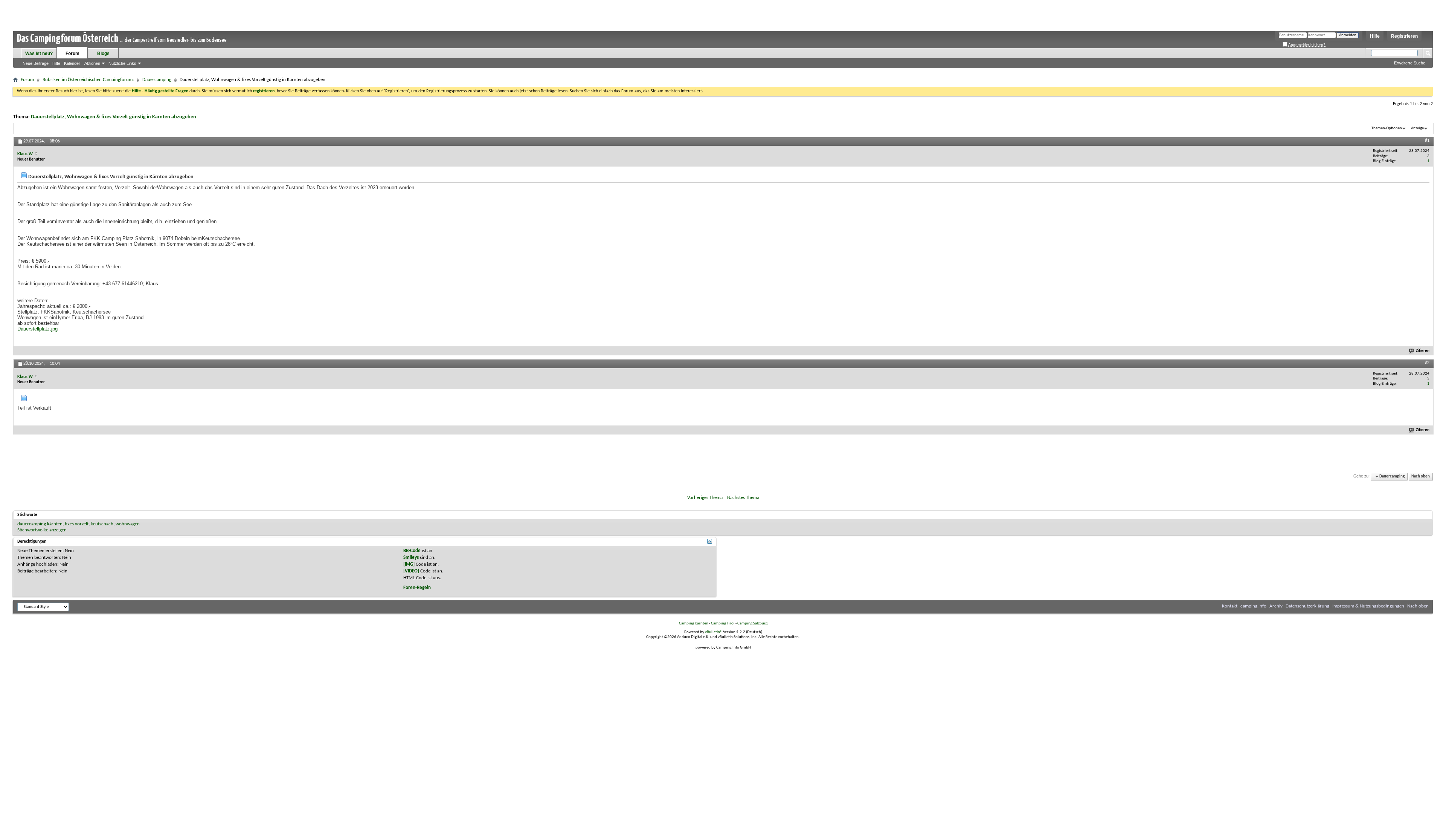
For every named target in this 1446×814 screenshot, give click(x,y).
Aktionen (92, 63)
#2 (1427, 363)
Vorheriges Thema (705, 497)
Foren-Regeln (417, 587)
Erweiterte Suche (1409, 63)
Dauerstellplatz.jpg (37, 329)
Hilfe (1375, 36)
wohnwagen (128, 524)
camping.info (1253, 606)
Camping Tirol (723, 623)
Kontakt (1229, 606)
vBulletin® (713, 632)
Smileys (411, 557)
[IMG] (409, 564)
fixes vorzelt (76, 524)
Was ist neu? (39, 53)
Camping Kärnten (693, 623)
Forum (72, 53)
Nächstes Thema (743, 497)
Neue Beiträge (36, 63)
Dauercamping (156, 79)
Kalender (72, 63)
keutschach (102, 524)
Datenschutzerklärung (1307, 606)
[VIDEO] (411, 571)
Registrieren (1404, 36)
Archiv (1276, 606)
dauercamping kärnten (40, 524)
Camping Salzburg (752, 623)
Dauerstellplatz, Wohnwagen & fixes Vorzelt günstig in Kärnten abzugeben (113, 117)
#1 (1427, 140)
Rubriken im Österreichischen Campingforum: (88, 79)
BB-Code (412, 550)
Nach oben (1420, 476)
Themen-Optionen (1386, 128)
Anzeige (1417, 128)
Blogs (103, 53)
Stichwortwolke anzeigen (42, 530)
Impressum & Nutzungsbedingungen (1368, 606)
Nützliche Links (122, 63)
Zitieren (1422, 351)
